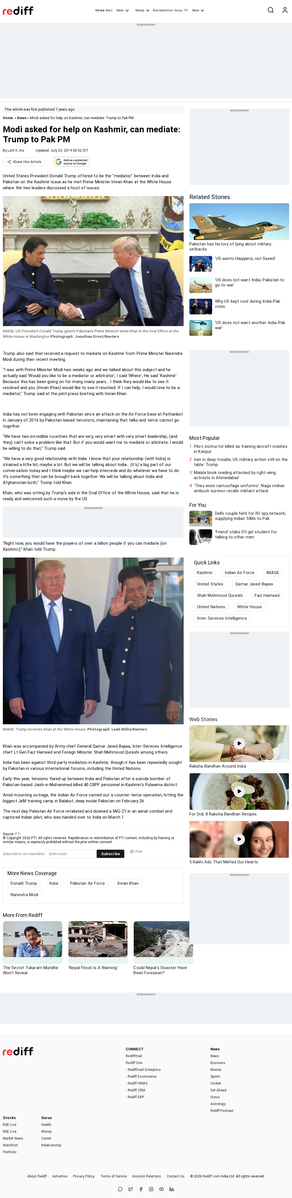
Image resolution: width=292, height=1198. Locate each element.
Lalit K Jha (16, 150)
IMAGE (272, 572)
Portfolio (9, 1152)
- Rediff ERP (135, 1097)
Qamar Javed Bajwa (254, 584)
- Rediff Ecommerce (141, 1077)
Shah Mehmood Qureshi (220, 595)
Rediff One (134, 1063)
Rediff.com (211, 1176)
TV (186, 10)
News (120, 10)
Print (138, 852)
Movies (216, 1070)
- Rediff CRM (135, 1090)
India (53, 883)
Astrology (218, 1104)
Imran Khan (128, 883)
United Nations (211, 606)
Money (139, 10)
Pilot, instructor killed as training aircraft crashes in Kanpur (240, 449)
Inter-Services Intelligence (222, 618)
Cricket (215, 1083)
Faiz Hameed (267, 595)
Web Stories (203, 719)
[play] (239, 743)
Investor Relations (146, 1176)
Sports (215, 1077)
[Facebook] (141, 1189)
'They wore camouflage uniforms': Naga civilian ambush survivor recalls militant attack (239, 488)
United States (210, 584)
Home (100, 10)
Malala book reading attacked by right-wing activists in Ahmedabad (235, 475)
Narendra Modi (24, 894)
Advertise (59, 1176)
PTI (18, 834)
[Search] (270, 10)
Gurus (178, 10)
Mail (109, 10)
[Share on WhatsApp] (120, 1189)
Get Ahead (218, 1090)
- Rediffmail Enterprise (143, 1070)
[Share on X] (130, 1189)
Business (218, 1063)
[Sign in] (285, 10)
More (195, 10)
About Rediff (37, 1176)
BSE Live (9, 1125)
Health (46, 1125)
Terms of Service (113, 1176)
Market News (13, 1138)
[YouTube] (161, 1189)
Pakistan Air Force (87, 883)
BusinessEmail (163, 10)
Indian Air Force (240, 572)
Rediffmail (134, 1056)
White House (249, 606)
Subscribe (110, 854)
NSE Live (9, 1132)
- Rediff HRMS (136, 1083)
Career (46, 1138)
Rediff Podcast (222, 1111)
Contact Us (175, 1176)
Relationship (51, 1145)
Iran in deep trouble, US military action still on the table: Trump (241, 462)
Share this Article (27, 162)
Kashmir (205, 572)
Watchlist (10, 1145)
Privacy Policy (83, 1176)
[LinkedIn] (171, 1189)
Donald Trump (24, 883)
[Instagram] (151, 1189)
